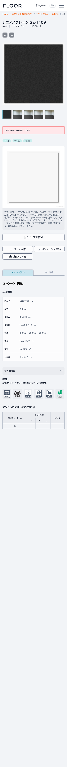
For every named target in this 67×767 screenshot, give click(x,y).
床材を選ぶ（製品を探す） (22, 14)
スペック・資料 (18, 272)
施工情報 (49, 272)
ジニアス (55, 14)
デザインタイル (42, 14)
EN (52, 5)
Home (5, 14)
